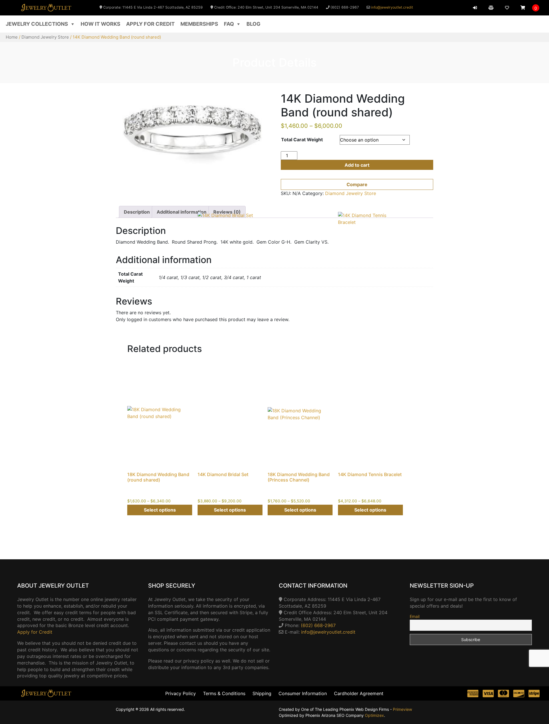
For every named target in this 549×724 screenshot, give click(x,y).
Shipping (261, 693)
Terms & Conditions (224, 693)
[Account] (475, 7)
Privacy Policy (180, 693)
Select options (160, 510)
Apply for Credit (150, 24)
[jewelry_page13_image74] (192, 130)
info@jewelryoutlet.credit (392, 7)
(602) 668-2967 (318, 625)
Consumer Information (303, 693)
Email (414, 616)
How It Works (100, 24)
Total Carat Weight (302, 139)
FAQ (229, 24)
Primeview (402, 709)
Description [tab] (137, 212)
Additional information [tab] (181, 212)
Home (12, 37)
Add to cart (357, 165)
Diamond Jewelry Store (45, 37)
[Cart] (523, 7)
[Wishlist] (507, 7)
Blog (253, 24)
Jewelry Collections (37, 24)
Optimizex (374, 715)
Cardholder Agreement (358, 693)
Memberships (199, 24)
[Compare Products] (491, 7)
